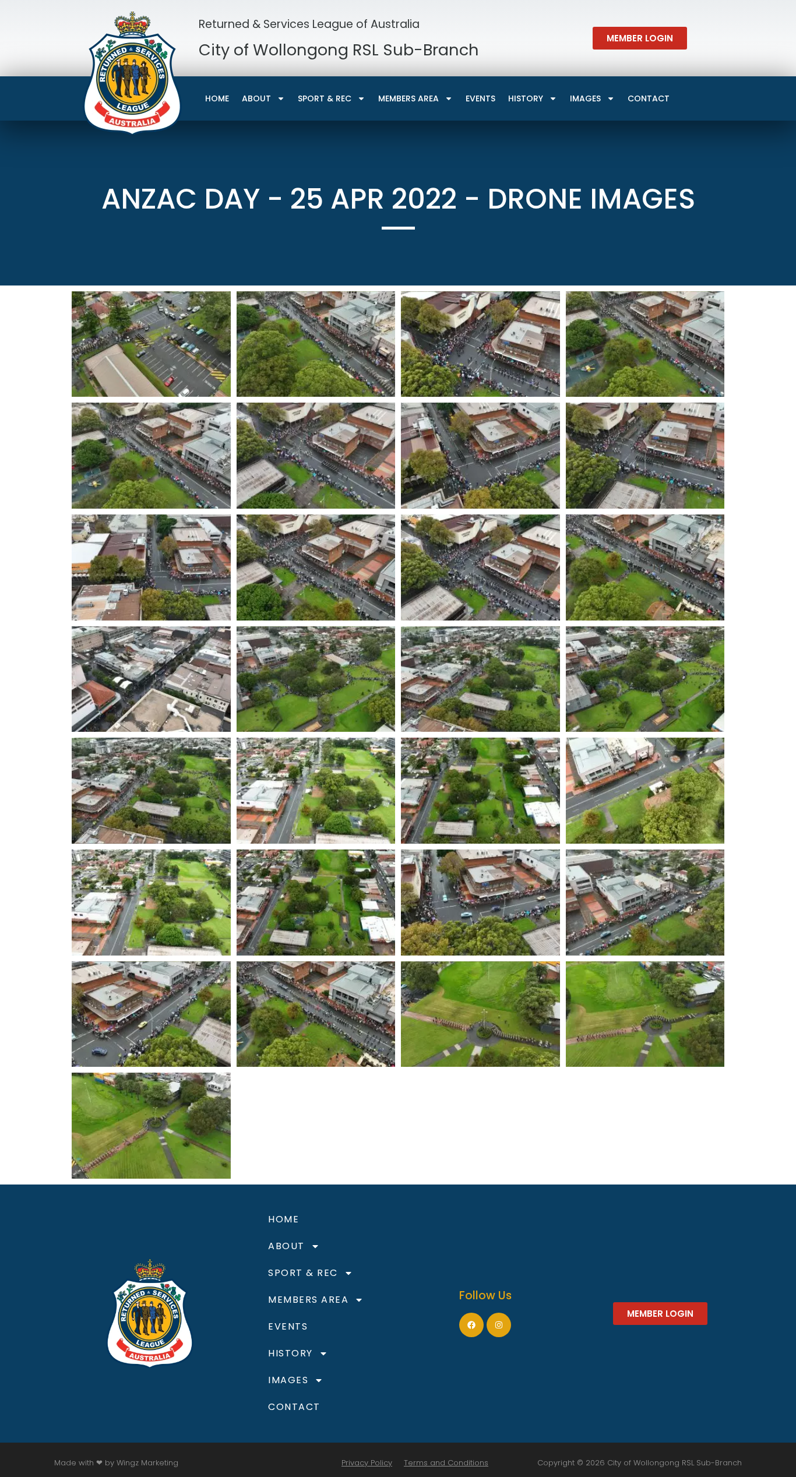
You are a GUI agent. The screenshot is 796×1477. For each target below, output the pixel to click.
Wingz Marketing (147, 1462)
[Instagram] (499, 1325)
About (256, 98)
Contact (649, 98)
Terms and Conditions (446, 1462)
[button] (640, 38)
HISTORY (525, 98)
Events (480, 98)
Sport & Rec (324, 98)
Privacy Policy (366, 1462)
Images (585, 98)
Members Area (408, 98)
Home (217, 98)
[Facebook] (471, 1325)
